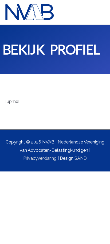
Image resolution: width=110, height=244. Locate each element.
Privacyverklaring (40, 158)
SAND (80, 158)
